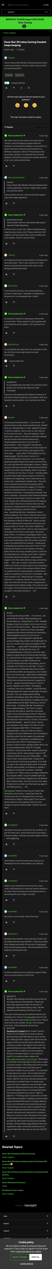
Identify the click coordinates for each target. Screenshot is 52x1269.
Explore (6, 1223)
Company (6, 1238)
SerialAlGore (13, 344)
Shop (5, 1216)
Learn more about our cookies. (29, 1251)
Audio (4, 1186)
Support (6, 1231)
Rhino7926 (12, 285)
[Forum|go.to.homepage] (18, 5)
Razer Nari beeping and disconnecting (18, 1154)
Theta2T (11, 255)
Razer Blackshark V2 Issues (13, 1183)
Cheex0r (11, 57)
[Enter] (4, 12)
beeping (8, 75)
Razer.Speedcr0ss (15, 135)
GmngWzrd (12, 825)
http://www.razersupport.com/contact (22, 1059)
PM (7, 160)
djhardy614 (13, 934)
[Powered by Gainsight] (26, 1206)
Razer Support (10, 33)
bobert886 (12, 855)
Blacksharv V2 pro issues (12, 1190)
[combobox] (26, 12)
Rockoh (11, 417)
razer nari (20, 75)
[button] (3, 5)
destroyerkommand (16, 177)
